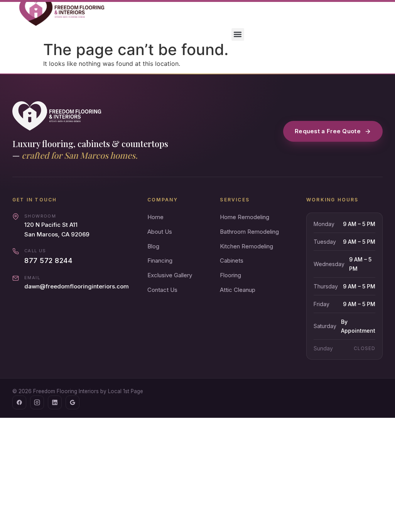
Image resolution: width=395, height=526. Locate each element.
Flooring (230, 275)
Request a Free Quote (328, 131)
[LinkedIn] (55, 402)
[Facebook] (19, 402)
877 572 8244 (48, 260)
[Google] (72, 402)
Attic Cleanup (237, 289)
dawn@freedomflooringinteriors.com (76, 286)
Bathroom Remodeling (249, 231)
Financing (159, 260)
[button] (237, 34)
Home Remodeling (244, 217)
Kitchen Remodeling (246, 246)
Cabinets (231, 260)
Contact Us (162, 289)
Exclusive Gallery (169, 275)
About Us (159, 231)
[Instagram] (37, 402)
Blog (153, 246)
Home (155, 217)
